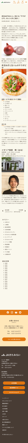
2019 (6, 276)
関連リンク (4, 425)
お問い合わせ (5, 419)
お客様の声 (8, 254)
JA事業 (7, 224)
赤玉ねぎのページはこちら (9, 40)
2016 (6, 281)
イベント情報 (8, 242)
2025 (6, 265)
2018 (6, 277)
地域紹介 (7, 247)
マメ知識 (7, 252)
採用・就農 (4, 411)
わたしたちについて (7, 401)
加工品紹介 (4, 406)
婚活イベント (8, 249)
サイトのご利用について (8, 427)
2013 (6, 286)
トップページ (5, 398)
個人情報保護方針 (6, 422)
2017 (6, 279)
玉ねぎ (6, 30)
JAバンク (4, 416)
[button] (26, 2)
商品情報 (7, 244)
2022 (6, 270)
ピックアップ (8, 237)
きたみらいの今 (9, 239)
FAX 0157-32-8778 (6, 367)
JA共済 (4, 414)
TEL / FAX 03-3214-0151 (7, 377)
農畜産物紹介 (5, 403)
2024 (6, 267)
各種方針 (4, 430)
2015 (6, 283)
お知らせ (7, 222)
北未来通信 (8, 229)
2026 (6, 263)
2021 (6, 272)
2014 (6, 285)
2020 (6, 274)
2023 (6, 268)
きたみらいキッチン (10, 232)
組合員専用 (8, 227)
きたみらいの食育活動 (10, 234)
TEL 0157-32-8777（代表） (8, 365)
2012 (6, 288)
